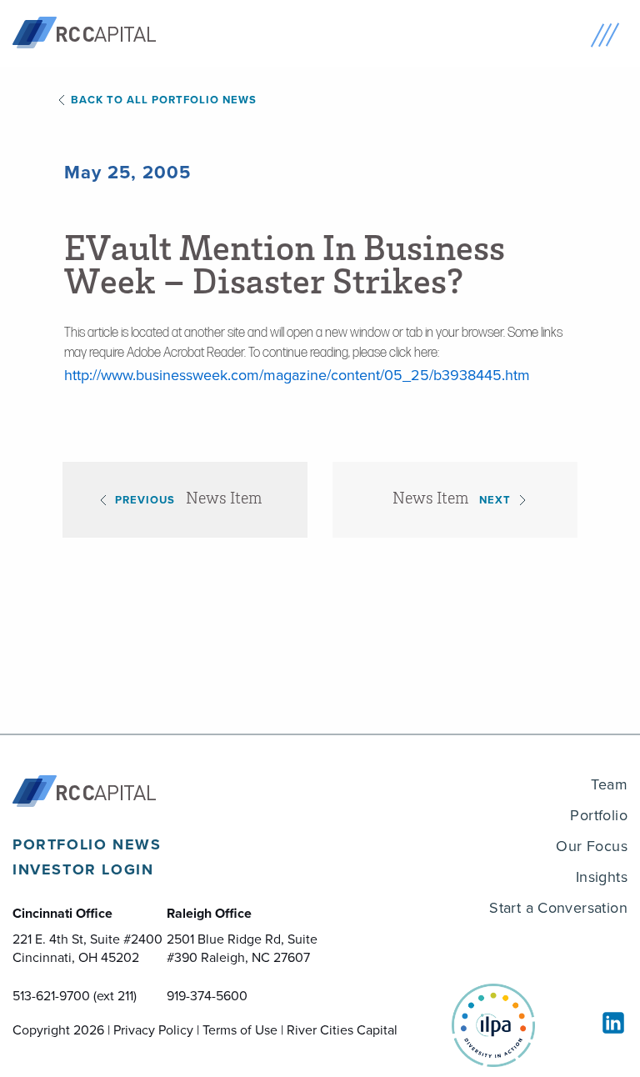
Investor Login (82, 869)
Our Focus (592, 846)
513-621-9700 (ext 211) (74, 995)
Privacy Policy (153, 1029)
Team (609, 784)
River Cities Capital (342, 1029)
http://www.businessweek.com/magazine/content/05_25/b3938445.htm (297, 375)
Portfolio (599, 815)
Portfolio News (86, 844)
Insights (602, 877)
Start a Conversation (558, 908)
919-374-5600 (207, 995)
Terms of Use (240, 1029)
